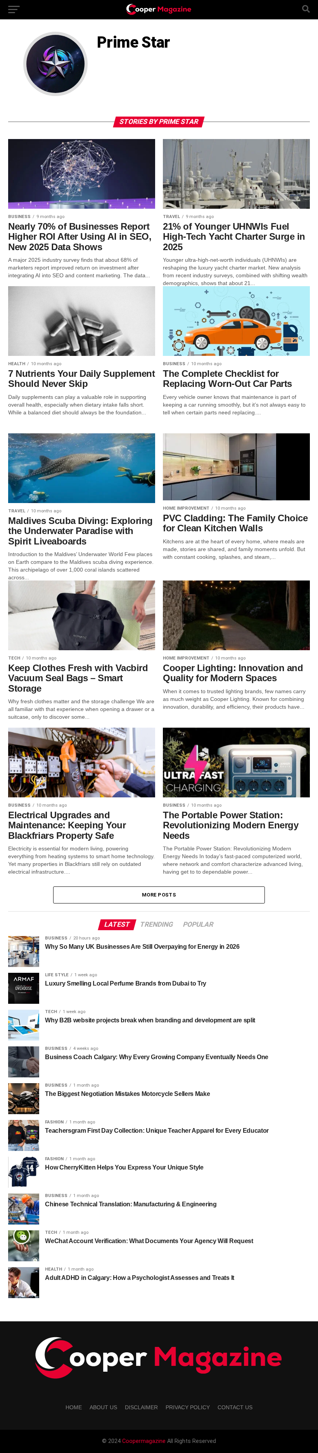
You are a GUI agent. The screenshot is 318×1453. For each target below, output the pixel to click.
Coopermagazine (144, 1441)
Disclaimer (141, 1407)
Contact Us (235, 1407)
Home (74, 1407)
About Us (103, 1407)
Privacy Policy (188, 1407)
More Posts (159, 895)
